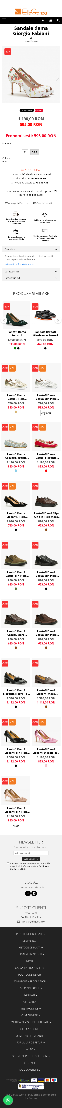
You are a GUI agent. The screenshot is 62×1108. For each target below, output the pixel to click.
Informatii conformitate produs (19, 264)
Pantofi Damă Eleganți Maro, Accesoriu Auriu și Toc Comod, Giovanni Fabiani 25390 (46, 692)
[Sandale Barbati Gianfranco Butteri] (45, 315)
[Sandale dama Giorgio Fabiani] (31, 74)
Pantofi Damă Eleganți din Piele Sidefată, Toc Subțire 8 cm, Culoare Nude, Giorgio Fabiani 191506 (15, 810)
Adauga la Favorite (18, 203)
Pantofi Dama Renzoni (16, 333)
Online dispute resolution (30, 1056)
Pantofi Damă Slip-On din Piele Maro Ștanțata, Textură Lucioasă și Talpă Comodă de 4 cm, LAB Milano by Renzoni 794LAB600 (46, 515)
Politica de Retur (29, 974)
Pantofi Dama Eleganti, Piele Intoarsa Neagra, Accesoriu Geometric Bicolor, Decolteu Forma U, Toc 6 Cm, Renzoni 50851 (15, 515)
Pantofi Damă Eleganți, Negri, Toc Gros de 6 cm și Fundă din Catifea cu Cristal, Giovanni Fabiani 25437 (16, 692)
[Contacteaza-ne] (42, 20)
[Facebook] (28, 893)
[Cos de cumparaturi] (50, 20)
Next (57, 78)
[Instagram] (34, 893)
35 (25, 152)
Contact (30, 1063)
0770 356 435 (33, 916)
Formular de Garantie (30, 1036)
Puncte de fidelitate (29, 934)
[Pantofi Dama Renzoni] (16, 315)
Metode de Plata (30, 947)
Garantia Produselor (30, 968)
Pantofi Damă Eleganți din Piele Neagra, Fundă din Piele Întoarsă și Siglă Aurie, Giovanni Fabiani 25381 (16, 751)
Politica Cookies (30, 1029)
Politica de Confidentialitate (29, 1022)
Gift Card (29, 1001)
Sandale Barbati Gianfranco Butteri (45, 333)
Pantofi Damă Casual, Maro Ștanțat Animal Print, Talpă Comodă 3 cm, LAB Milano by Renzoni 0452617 (16, 633)
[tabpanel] (31, 74)
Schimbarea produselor (29, 981)
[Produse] (4, 21)
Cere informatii (44, 203)
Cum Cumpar (29, 1015)
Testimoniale (30, 1008)
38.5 (34, 152)
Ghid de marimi (30, 988)
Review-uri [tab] (12, 277)
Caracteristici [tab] (12, 271)
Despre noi (29, 940)
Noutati (29, 995)
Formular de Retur (30, 1042)
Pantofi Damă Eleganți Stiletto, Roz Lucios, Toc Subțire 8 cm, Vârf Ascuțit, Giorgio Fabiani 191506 (46, 751)
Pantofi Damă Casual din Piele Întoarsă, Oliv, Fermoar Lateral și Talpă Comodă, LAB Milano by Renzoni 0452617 (16, 574)
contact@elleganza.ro (33, 921)
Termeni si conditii (29, 954)
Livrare (30, 961)
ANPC (29, 1049)
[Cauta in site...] (58, 20)
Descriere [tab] (10, 249)
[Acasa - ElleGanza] (31, 12)
